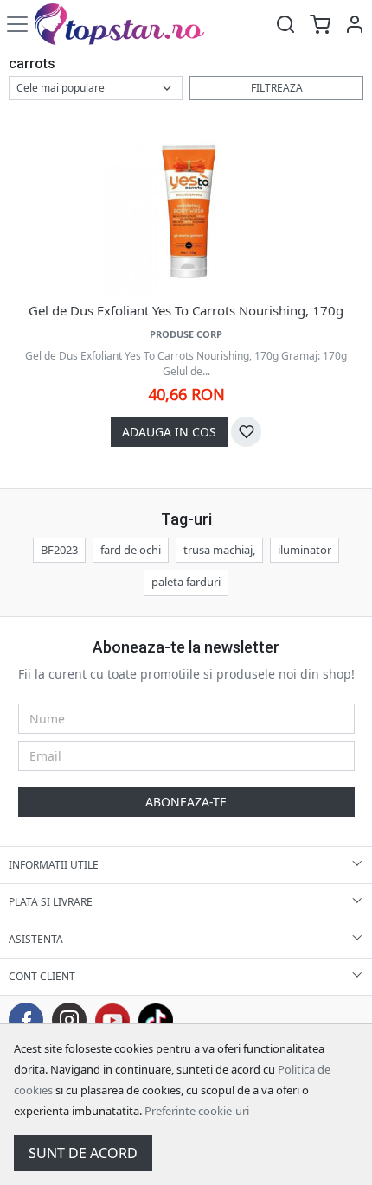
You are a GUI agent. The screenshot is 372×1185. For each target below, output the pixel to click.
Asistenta (36, 939)
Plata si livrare (51, 902)
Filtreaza (277, 87)
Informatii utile (54, 864)
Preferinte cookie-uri (196, 1110)
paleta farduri (186, 581)
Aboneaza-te (186, 801)
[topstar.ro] (132, 24)
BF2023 (59, 549)
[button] (354, 24)
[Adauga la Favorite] (246, 432)
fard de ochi (130, 549)
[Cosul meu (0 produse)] (320, 24)
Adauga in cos (169, 432)
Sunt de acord (83, 1153)
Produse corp (186, 334)
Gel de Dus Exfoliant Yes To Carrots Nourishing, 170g (186, 310)
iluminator (304, 549)
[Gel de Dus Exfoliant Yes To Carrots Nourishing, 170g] (186, 212)
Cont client (42, 976)
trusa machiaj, (219, 549)
